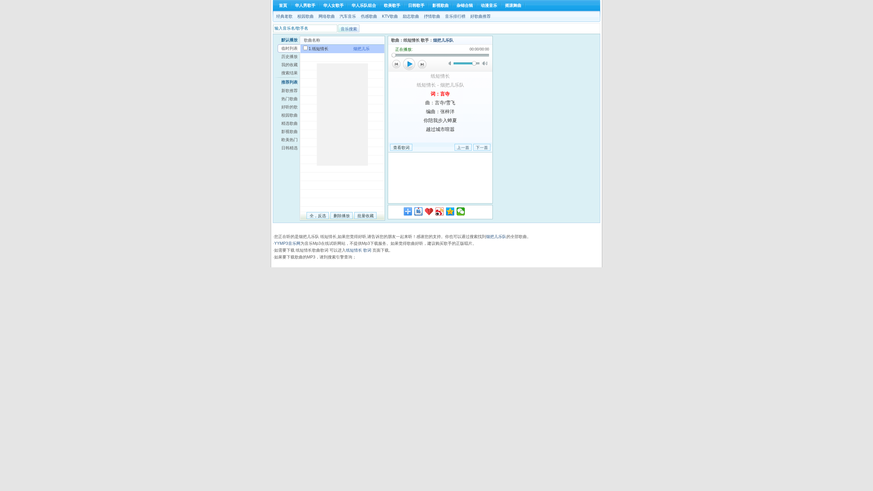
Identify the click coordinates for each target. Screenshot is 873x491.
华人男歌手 (305, 5)
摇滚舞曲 (513, 5)
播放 (409, 64)
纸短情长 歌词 (358, 250)
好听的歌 (289, 107)
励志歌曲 (411, 16)
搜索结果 (289, 73)
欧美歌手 (392, 5)
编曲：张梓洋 (440, 111)
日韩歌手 (416, 5)
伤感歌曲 (369, 16)
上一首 (396, 64)
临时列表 (289, 48)
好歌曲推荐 (480, 16)
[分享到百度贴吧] (418, 211)
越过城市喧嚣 (440, 129)
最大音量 (484, 63)
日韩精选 (289, 148)
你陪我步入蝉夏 (440, 120)
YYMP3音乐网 (287, 243)
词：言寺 (440, 93)
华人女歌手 (333, 5)
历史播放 (289, 56)
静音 (451, 63)
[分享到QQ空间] (450, 211)
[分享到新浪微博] (439, 211)
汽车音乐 (348, 16)
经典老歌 (284, 16)
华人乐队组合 (364, 5)
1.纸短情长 (318, 48)
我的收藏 (289, 64)
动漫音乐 (489, 5)
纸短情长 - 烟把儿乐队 (440, 85)
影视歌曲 (440, 5)
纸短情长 (440, 76)
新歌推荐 (289, 90)
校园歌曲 (305, 16)
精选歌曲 (289, 123)
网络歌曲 (327, 16)
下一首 (422, 64)
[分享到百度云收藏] (429, 211)
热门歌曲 (289, 98)
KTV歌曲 (390, 16)
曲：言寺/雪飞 (440, 102)
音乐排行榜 (455, 16)
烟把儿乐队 (443, 40)
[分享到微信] (461, 211)
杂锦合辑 (465, 5)
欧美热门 (289, 139)
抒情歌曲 (432, 16)
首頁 (283, 5)
